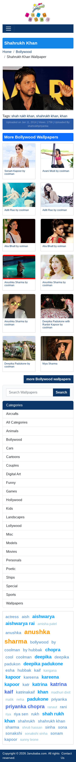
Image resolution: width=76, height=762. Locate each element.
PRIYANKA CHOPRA (25, 706)
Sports (11, 594)
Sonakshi (13, 733)
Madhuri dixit (60, 692)
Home (7, 52)
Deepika (43, 656)
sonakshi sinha (36, 733)
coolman (24, 657)
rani (63, 707)
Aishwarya (43, 616)
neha (20, 699)
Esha (10, 670)
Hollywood (14, 500)
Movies (11, 551)
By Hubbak (32, 650)
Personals (13, 560)
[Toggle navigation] (8, 28)
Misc (9, 534)
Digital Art (13, 474)
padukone (37, 699)
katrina (39, 684)
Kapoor (13, 677)
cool (9, 657)
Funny (11, 482)
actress (12, 617)
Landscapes (15, 517)
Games (11, 491)
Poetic (11, 569)
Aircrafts (12, 414)
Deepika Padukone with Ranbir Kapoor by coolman (56, 324)
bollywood (39, 642)
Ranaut (52, 707)
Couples (12, 465)
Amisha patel (47, 624)
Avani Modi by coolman (55, 171)
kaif (37, 670)
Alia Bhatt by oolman (16, 246)
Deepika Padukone (43, 663)
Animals (12, 431)
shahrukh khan (47, 116)
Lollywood (14, 526)
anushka (13, 632)
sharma (12, 727)
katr (26, 684)
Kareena (31, 677)
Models (11, 543)
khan (63, 116)
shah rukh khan (22, 116)
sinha (50, 727)
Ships (10, 577)
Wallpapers (14, 603)
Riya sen (21, 714)
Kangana (50, 670)
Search (61, 392)
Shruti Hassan (32, 727)
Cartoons (13, 457)
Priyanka (59, 699)
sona (62, 727)
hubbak (24, 670)
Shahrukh (26, 721)
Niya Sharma (49, 363)
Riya (8, 714)
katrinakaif (25, 692)
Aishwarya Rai (20, 623)
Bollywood (24, 52)
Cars (9, 448)
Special (12, 586)
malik (9, 699)
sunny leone (29, 739)
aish (25, 617)
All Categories (16, 422)
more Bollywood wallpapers (48, 379)
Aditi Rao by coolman (16, 210)
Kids (9, 508)
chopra (52, 649)
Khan (43, 692)
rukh (35, 714)
